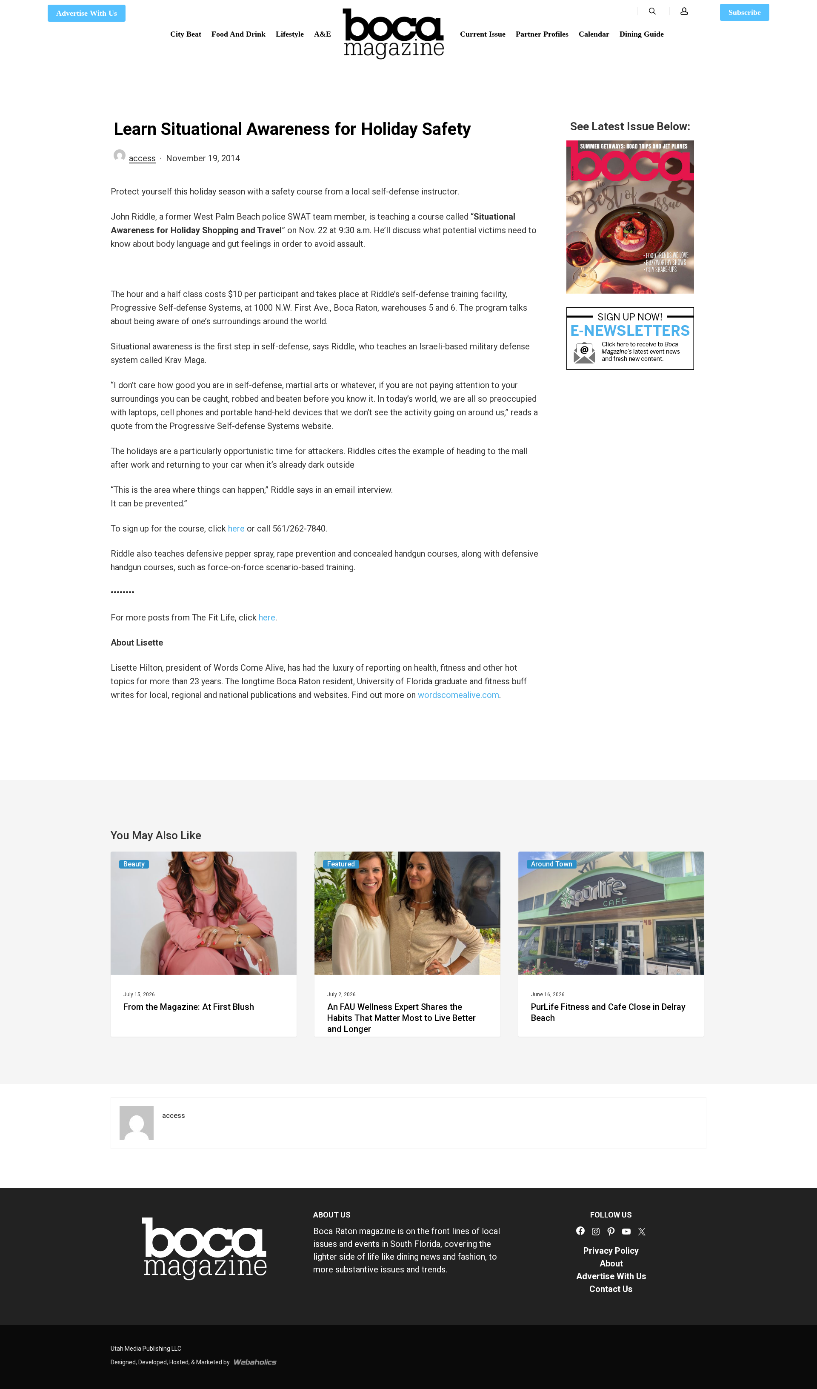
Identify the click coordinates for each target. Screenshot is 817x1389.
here (236, 528)
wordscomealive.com (458, 695)
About (611, 1263)
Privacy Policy (611, 1251)
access (142, 158)
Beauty (134, 864)
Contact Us (611, 1289)
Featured (341, 864)
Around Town (551, 864)
